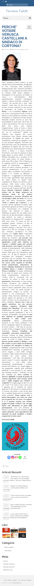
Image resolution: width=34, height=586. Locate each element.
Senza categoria (21, 49)
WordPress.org (7, 570)
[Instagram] (12, 457)
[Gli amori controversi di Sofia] (14, 535)
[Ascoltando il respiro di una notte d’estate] (6, 535)
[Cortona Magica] (22, 530)
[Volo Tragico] (22, 535)
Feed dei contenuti (8, 564)
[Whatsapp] (20, 457)
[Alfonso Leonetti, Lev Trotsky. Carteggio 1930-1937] (6, 530)
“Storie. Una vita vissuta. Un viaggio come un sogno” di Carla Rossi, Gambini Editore (17, 497)
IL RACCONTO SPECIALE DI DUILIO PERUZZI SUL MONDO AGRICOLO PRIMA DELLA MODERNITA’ (16, 515)
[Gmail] (16, 457)
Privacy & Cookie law (16, 582)
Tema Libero (8, 550)
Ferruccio (6, 49)
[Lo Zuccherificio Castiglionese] (14, 530)
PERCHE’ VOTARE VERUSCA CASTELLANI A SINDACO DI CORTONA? (15, 488)
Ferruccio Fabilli (17, 12)
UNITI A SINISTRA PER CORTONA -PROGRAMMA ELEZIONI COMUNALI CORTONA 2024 (17, 506)
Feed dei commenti (8, 567)
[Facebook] (9, 457)
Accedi (5, 561)
